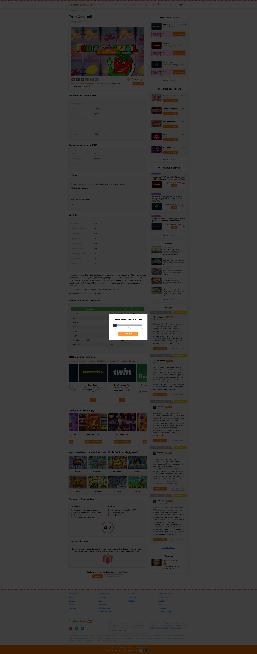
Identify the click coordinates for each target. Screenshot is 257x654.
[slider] (115, 325)
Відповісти (128, 334)
